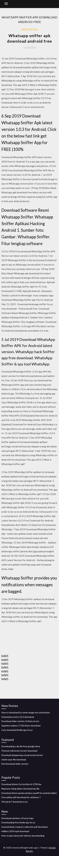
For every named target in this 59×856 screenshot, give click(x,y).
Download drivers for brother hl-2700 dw (21, 784)
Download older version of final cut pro (20, 721)
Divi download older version (14, 763)
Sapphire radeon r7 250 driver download (20, 725)
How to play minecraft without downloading (22, 835)
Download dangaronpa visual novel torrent (22, 755)
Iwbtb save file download (13, 759)
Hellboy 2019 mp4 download (15, 831)
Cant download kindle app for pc (17, 730)
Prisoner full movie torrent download (19, 750)
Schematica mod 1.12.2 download (17, 717)
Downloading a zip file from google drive (20, 746)
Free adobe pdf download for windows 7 (21, 797)
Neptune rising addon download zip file (20, 788)
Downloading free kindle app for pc (18, 822)
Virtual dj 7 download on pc (14, 801)
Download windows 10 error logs (17, 818)
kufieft (4, 655)
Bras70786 (29, 29)
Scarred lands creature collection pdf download (24, 826)
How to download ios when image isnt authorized (25, 712)
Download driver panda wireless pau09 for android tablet (29, 793)
